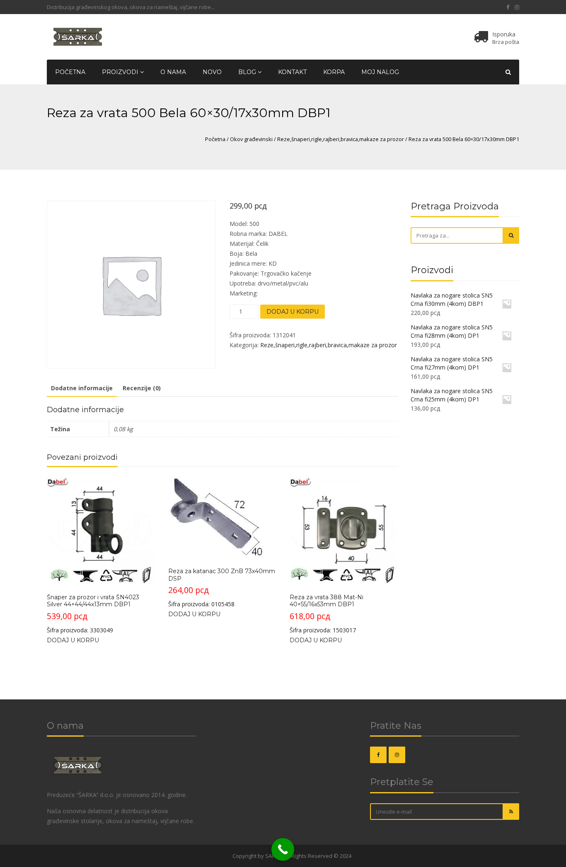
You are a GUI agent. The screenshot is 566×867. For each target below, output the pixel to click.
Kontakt (292, 72)
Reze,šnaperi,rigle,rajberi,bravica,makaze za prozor (340, 139)
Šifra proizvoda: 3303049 (93, 613)
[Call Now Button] (282, 849)
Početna (70, 72)
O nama (173, 72)
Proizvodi (121, 72)
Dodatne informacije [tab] (82, 388)
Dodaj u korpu (292, 311)
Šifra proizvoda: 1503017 (326, 613)
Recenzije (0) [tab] (142, 388)
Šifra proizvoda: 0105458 (221, 587)
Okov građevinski (251, 139)
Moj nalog (380, 72)
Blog (248, 72)
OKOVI (223, 856)
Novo (212, 72)
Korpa (334, 72)
